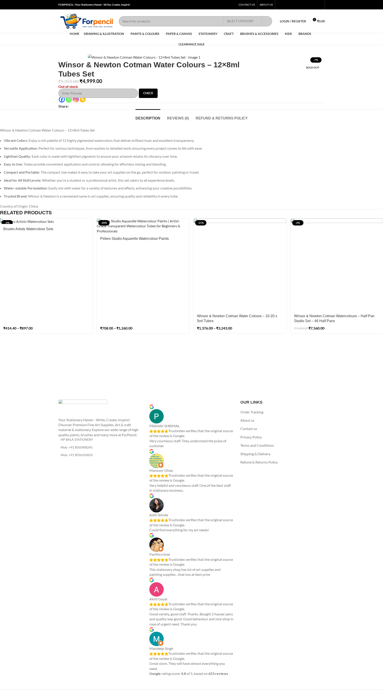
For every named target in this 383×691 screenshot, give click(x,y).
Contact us (248, 428)
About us (247, 420)
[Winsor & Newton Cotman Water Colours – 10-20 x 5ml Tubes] (240, 265)
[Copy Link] (83, 99)
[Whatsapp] (69, 99)
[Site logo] (86, 21)
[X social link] (76, 106)
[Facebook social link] (71, 106)
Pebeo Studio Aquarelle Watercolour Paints (134, 238)
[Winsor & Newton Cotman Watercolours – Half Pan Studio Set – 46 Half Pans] (337, 265)
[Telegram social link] (92, 106)
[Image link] (83, 408)
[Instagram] (76, 99)
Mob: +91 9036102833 (77, 455)
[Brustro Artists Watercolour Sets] (46, 221)
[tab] (147, 116)
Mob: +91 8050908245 (77, 447)
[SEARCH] (267, 21)
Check (148, 93)
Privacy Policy (251, 437)
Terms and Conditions (257, 445)
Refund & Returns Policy (259, 462)
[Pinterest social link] (82, 106)
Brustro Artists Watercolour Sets (28, 229)
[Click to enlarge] (96, 51)
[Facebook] (62, 99)
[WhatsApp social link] (87, 106)
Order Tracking (251, 412)
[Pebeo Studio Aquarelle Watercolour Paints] (143, 226)
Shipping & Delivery (255, 454)
